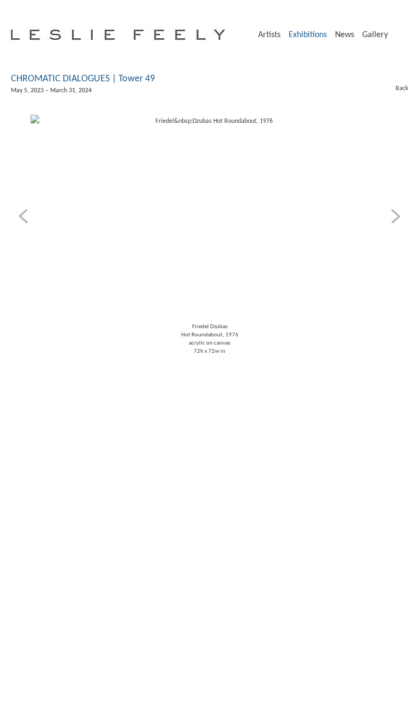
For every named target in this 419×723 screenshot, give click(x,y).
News (344, 35)
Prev (25, 216)
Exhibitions (308, 35)
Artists (269, 35)
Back (396, 88)
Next (394, 216)
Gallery (375, 35)
